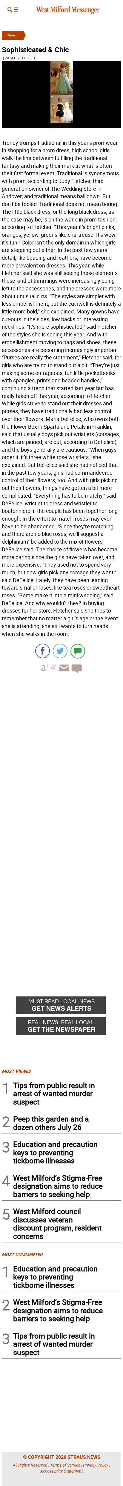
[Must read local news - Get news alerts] (68, 1006)
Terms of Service (65, 1465)
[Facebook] (42, 651)
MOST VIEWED (16, 1071)
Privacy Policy (95, 1465)
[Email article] (63, 673)
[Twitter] (60, 651)
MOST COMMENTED (22, 1254)
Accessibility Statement (61, 1471)
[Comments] (77, 651)
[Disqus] (61, 754)
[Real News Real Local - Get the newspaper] (68, 1027)
